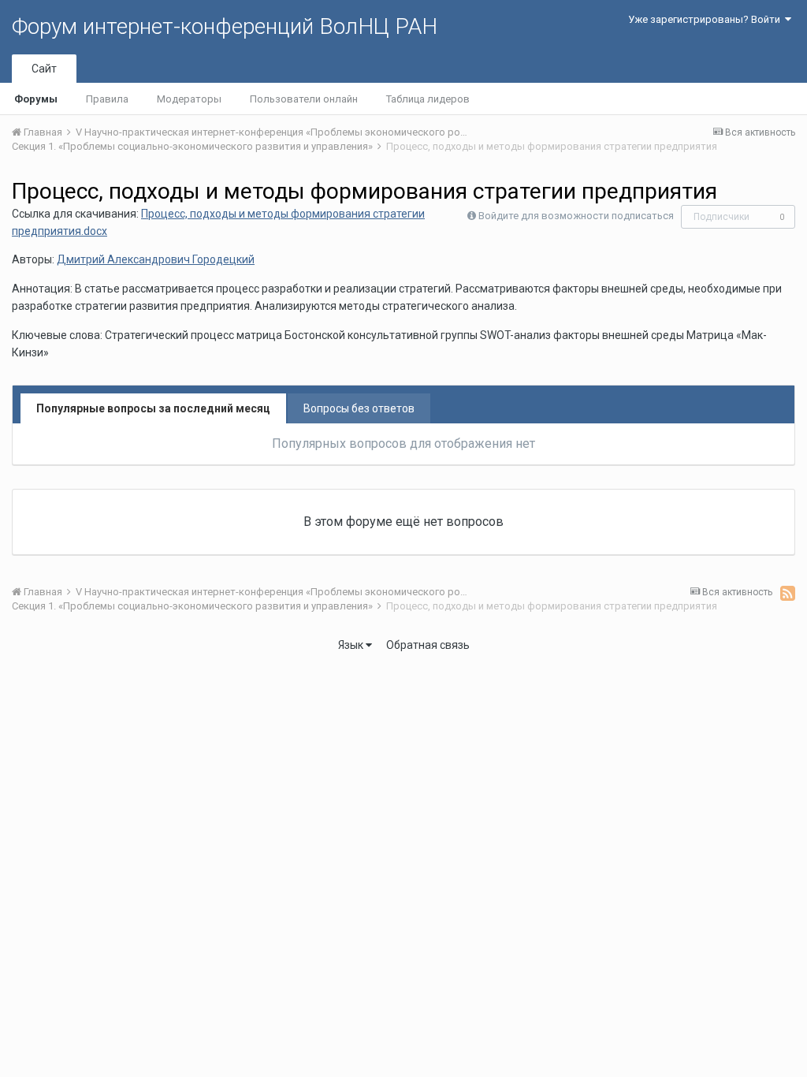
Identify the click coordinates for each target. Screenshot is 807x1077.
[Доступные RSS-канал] (787, 593)
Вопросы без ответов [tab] (359, 408)
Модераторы (189, 99)
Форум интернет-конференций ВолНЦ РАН (224, 26)
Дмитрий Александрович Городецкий (156, 259)
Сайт (44, 68)
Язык (352, 645)
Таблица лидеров (428, 99)
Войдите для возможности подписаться (576, 216)
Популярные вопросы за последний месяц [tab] (153, 408)
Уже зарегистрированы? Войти (706, 19)
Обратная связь (428, 645)
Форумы (36, 99)
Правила (107, 99)
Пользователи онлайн (304, 99)
